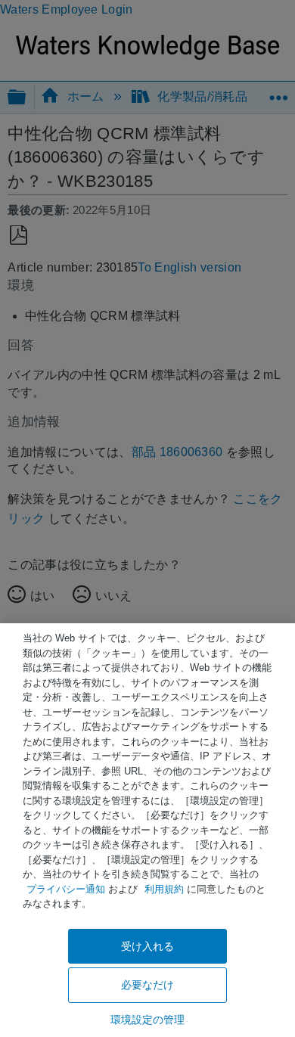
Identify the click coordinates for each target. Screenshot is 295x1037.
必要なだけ (148, 985)
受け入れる (148, 946)
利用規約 (164, 889)
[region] (147, 830)
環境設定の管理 (147, 1020)
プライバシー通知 (65, 889)
